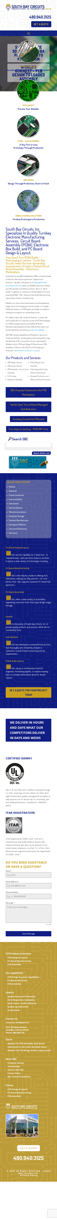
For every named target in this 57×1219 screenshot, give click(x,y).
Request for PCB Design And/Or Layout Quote (29, 1050)
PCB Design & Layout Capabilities (23, 977)
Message (10, 903)
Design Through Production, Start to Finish (28, 183)
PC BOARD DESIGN (28, 66)
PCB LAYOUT (29, 105)
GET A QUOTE (41, 24)
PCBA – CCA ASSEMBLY (29, 141)
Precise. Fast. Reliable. (28, 108)
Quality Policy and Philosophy (22, 996)
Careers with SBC (16, 1070)
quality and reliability (36, 330)
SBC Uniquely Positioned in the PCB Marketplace (28, 392)
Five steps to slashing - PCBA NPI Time (28, 429)
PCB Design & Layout (17, 957)
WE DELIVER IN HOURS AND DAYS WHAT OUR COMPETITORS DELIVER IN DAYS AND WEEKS (27, 730)
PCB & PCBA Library (15, 661)
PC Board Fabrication (17, 980)
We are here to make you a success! (27, 350)
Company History (16, 1063)
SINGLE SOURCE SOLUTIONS (28, 215)
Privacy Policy (14, 1073)
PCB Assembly (14, 964)
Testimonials (14, 1066)
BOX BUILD (29, 180)
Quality (10, 992)
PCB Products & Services (18, 953)
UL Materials (14, 1010)
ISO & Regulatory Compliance (21, 1000)
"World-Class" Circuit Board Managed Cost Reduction (28, 407)
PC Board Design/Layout (17, 547)
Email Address (12, 882)
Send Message (28, 933)
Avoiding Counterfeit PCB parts (29, 419)
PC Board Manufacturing (17, 568)
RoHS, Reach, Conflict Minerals (22, 1003)
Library (9, 1085)
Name (9, 871)
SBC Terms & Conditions (19, 1076)
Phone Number (12, 892)
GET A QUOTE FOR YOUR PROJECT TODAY (28, 692)
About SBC (11, 1059)
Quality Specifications (18, 1006)
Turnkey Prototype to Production (28, 219)
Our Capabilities (14, 973)
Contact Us (11, 1018)
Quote (9, 1039)
